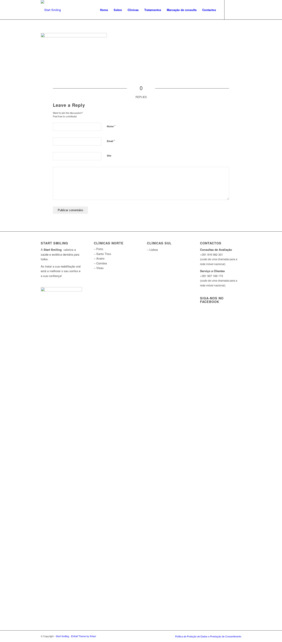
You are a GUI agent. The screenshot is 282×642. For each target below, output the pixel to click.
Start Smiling (62, 636)
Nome (111, 126)
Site (109, 155)
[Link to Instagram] (238, 9)
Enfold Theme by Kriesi (83, 636)
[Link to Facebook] (231, 9)
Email (111, 141)
